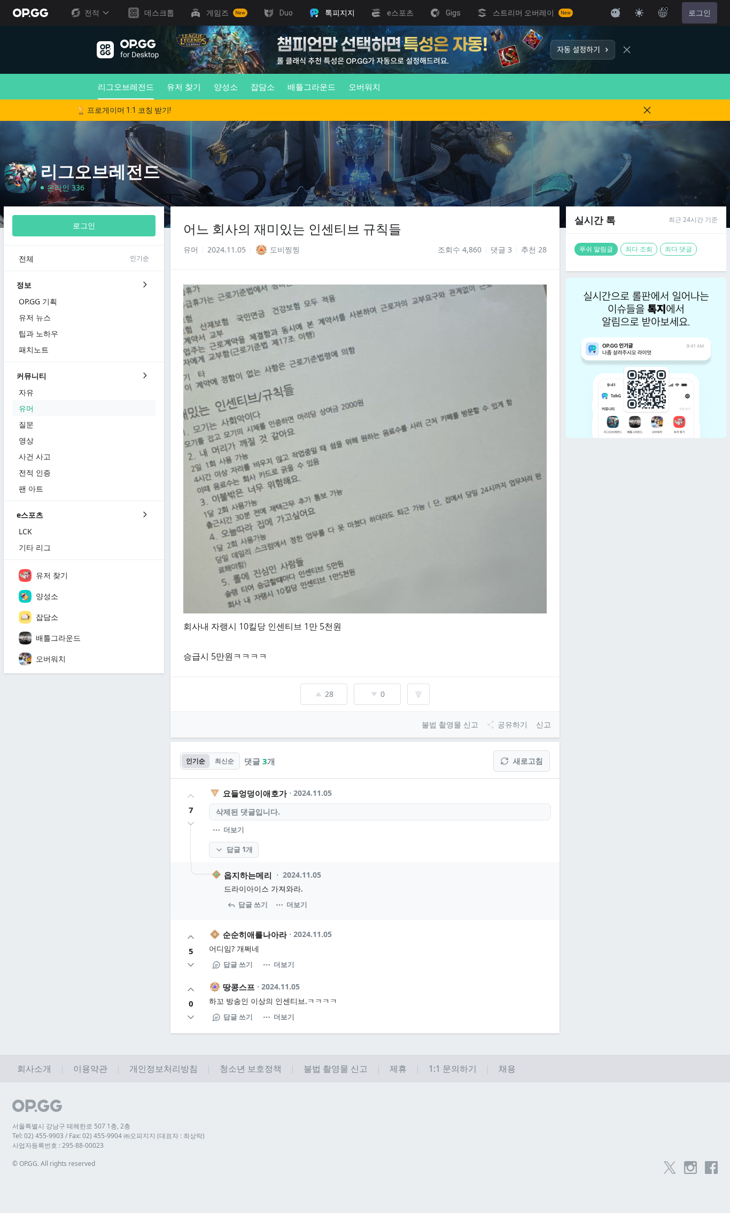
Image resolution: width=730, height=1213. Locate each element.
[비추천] (191, 823)
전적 (91, 13)
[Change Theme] (639, 13)
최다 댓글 (678, 249)
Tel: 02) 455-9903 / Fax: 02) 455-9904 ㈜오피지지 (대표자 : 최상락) (108, 1135)
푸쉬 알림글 (596, 249)
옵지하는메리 (248, 875)
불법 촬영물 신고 (336, 1068)
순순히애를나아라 (255, 934)
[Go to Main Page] (30, 13)
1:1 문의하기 (453, 1068)
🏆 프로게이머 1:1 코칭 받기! (123, 110)
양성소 (226, 86)
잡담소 (263, 86)
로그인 (699, 13)
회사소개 (34, 1068)
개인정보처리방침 (163, 1068)
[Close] (626, 49)
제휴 (398, 1068)
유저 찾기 (184, 86)
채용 (507, 1068)
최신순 (224, 760)
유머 (190, 249)
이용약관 (90, 1068)
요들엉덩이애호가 (255, 793)
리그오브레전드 (126, 86)
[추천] (191, 795)
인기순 (195, 760)
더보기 (233, 829)
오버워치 (364, 86)
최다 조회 (639, 249)
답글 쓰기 (253, 904)
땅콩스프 (239, 986)
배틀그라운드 (312, 86)
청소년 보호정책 (251, 1068)
